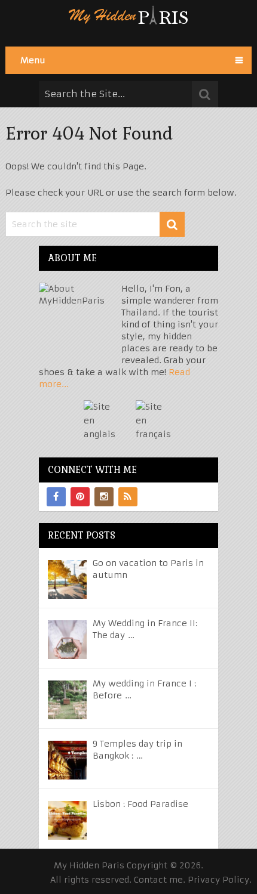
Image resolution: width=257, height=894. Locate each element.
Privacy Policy (218, 879)
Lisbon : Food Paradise (140, 804)
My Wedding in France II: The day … (145, 629)
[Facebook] (56, 496)
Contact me (158, 879)
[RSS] (127, 496)
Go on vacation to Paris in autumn (148, 569)
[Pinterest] (80, 496)
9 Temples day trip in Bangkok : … (137, 749)
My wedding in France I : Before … (144, 689)
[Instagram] (104, 496)
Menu (32, 60)
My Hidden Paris (89, 865)
